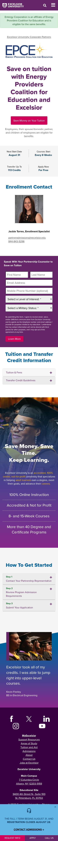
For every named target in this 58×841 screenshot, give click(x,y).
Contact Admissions (28, 829)
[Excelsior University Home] (12, 4)
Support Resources (29, 739)
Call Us (49, 838)
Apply (32, 838)
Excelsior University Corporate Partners (29, 37)
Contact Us (29, 759)
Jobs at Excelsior (29, 762)
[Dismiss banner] (55, 806)
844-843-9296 (16, 241)
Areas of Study (29, 743)
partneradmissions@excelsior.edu (27, 237)
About (29, 755)
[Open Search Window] (44, 5)
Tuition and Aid (29, 747)
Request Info (12, 838)
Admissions (29, 751)
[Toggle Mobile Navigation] (54, 5)
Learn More (14, 339)
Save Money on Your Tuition (29, 120)
